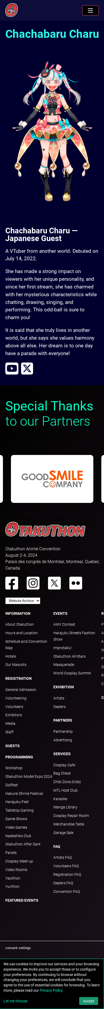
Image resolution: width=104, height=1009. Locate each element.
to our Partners (49, 413)
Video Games (16, 827)
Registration (18, 678)
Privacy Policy (51, 990)
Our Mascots (15, 664)
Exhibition (63, 687)
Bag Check (62, 773)
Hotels (10, 656)
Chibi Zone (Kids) (67, 782)
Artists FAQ (62, 857)
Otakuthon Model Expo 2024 (28, 776)
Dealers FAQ (63, 883)
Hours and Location (21, 633)
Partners (62, 720)
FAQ (56, 846)
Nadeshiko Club (18, 836)
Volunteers (14, 707)
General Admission (20, 689)
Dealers (59, 707)
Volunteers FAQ (66, 866)
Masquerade (63, 664)
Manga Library (65, 807)
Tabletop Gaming (19, 810)
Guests (12, 746)
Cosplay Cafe (64, 765)
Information (17, 613)
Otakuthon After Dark (23, 844)
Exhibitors (13, 715)
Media (10, 723)
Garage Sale (63, 833)
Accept (88, 1001)
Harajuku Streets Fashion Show (74, 636)
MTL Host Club (65, 790)
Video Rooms (16, 870)
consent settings (18, 948)
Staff (9, 732)
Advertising (62, 740)
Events (60, 613)
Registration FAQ (67, 874)
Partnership (63, 731)
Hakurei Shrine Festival (24, 793)
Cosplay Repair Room (71, 815)
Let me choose (15, 1001)
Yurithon (12, 886)
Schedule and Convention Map (26, 644)
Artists (58, 698)
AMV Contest (64, 624)
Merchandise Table (68, 824)
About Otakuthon (19, 624)
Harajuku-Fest (17, 802)
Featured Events (21, 900)
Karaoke (60, 799)
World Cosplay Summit (72, 673)
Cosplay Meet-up (19, 861)
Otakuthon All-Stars (69, 656)
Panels (11, 853)
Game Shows (16, 819)
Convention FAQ (66, 891)
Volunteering (15, 698)
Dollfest (11, 785)
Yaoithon (12, 878)
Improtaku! (62, 648)
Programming (19, 757)
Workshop (13, 768)
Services (62, 754)
